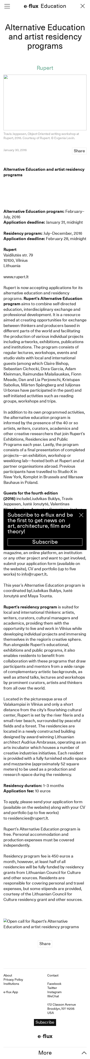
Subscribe (45, 541)
